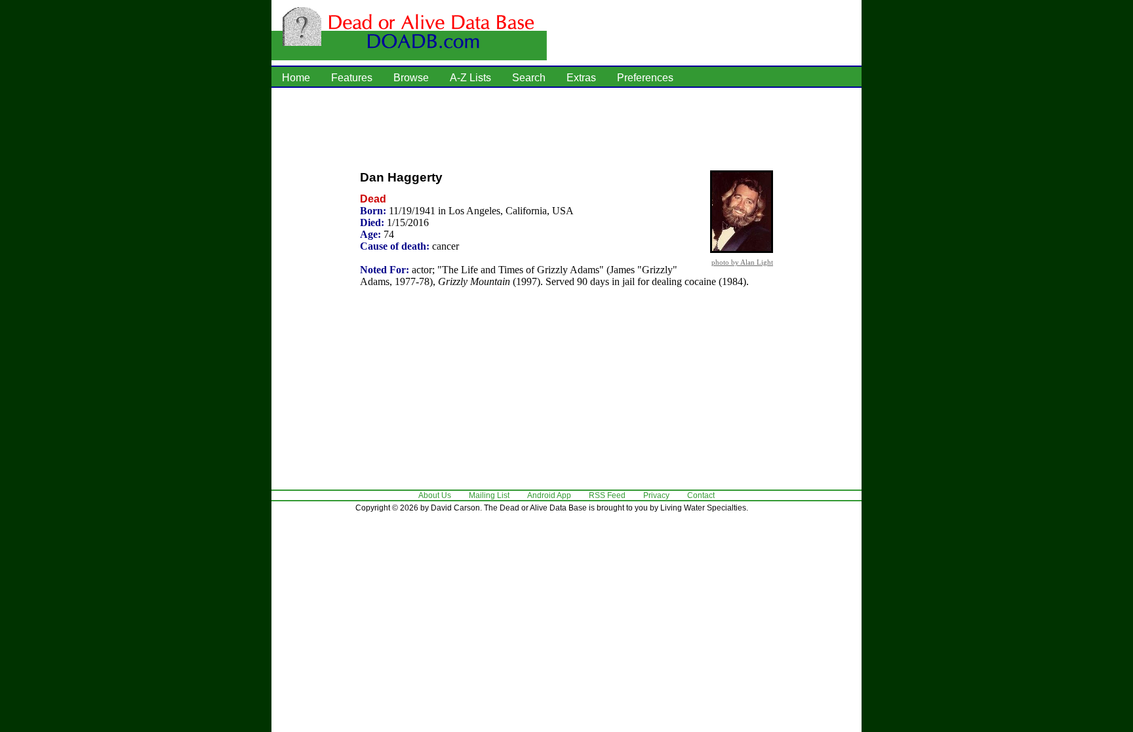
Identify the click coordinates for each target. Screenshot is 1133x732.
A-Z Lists (470, 77)
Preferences (645, 77)
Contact (701, 495)
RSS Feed (607, 495)
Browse (411, 77)
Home (296, 77)
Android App (549, 495)
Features (351, 77)
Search (529, 77)
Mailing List (489, 495)
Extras (581, 77)
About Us (434, 495)
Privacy (656, 495)
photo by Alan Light (742, 262)
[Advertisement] (566, 127)
